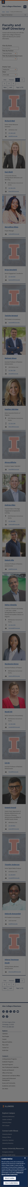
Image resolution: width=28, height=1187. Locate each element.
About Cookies (9, 1178)
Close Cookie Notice (11, 1183)
